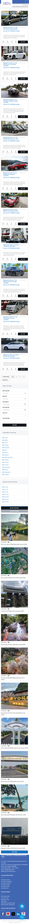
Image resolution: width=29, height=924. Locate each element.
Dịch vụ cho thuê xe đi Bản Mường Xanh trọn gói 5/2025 (14, 544)
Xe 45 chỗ (6, 501)
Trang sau (5, 380)
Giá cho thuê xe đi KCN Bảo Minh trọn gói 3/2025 (12, 781)
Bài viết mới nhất (14, 508)
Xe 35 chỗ (6, 499)
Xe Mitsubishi (7, 472)
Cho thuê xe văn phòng (6, 881)
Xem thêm (14, 852)
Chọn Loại (5, 412)
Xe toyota (6, 464)
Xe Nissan (6, 460)
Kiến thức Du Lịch (5, 899)
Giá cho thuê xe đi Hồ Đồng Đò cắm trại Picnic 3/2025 (13, 814)
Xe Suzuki (6, 462)
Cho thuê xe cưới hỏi (6, 883)
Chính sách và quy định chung (8, 903)
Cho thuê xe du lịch (5, 879)
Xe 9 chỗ (6, 492)
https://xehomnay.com (10, 871)
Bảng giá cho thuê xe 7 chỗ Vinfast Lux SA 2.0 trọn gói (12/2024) (10, 282)
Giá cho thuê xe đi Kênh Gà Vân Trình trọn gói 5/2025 (13, 577)
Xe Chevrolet (7, 467)
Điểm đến (5, 396)
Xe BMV (6, 440)
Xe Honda (6, 445)
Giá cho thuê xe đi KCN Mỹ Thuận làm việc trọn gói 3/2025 (14, 748)
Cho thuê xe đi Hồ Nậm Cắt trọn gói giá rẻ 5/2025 (12, 611)
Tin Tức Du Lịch (4, 898)
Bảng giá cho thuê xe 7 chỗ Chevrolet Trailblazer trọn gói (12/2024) (10, 101)
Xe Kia (5, 450)
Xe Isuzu (6, 469)
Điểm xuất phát (6, 390)
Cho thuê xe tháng (5, 884)
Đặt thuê (23, 42)
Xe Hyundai (6, 447)
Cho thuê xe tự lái (5, 886)
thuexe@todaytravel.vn (9, 869)
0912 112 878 (15, 868)
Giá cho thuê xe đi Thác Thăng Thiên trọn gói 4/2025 (13, 644)
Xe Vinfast (6, 474)
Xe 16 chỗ (6, 494)
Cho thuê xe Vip (4, 888)
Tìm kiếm (14, 425)
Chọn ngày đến (6, 407)
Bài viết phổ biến (14, 511)
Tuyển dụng (3, 901)
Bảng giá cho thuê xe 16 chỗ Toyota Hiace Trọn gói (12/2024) (10, 318)
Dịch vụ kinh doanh (5, 896)
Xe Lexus (6, 452)
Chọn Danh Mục (6, 418)
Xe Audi (5, 437)
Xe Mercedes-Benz (8, 457)
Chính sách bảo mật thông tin (8, 904)
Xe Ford (6, 442)
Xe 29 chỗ (6, 497)
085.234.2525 (8, 868)
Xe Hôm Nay (25, 5)
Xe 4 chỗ (6, 487)
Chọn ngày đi (6, 401)
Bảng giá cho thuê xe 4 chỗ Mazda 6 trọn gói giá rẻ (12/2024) (10, 174)
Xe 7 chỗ (6, 489)
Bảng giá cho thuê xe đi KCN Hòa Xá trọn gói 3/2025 (13, 848)
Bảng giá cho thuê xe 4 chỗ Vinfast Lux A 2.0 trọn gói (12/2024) (10, 64)
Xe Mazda (6, 455)
